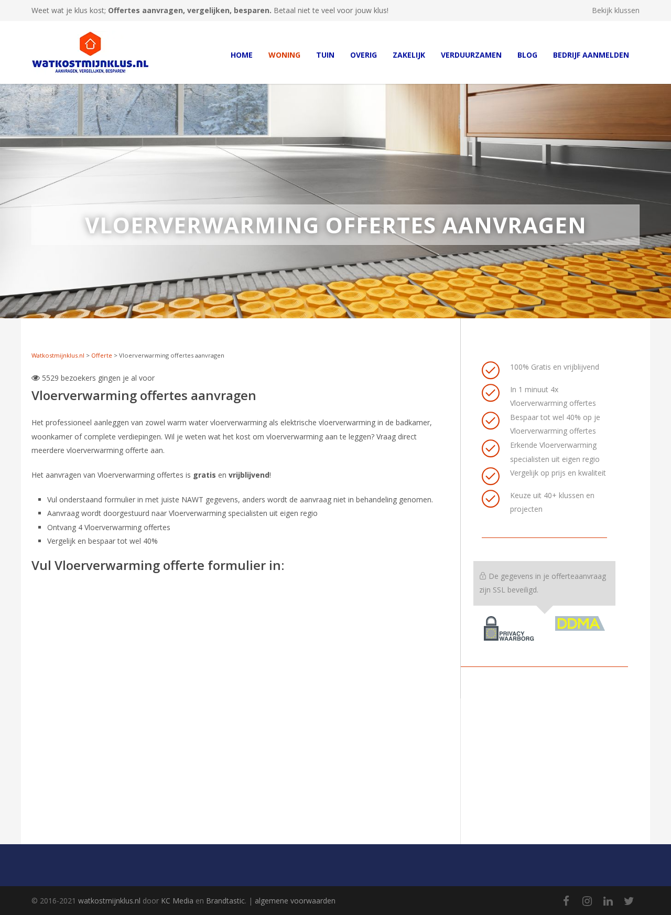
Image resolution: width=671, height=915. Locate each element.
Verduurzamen (471, 55)
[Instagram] (587, 900)
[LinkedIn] (608, 900)
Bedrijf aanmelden (591, 55)
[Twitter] (629, 900)
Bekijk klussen (616, 10)
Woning (284, 55)
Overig (363, 55)
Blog (527, 55)
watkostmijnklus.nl (109, 901)
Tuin (325, 55)
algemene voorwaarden (295, 901)
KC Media (177, 901)
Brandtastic (225, 901)
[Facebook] (566, 900)
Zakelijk (409, 55)
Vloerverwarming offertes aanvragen (143, 395)
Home (242, 55)
